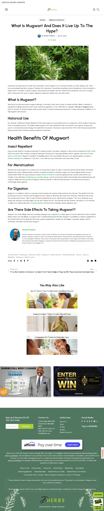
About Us (63, 422)
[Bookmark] (95, 261)
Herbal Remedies (69, 255)
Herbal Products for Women (76, 472)
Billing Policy (69, 468)
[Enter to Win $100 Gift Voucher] (79, 381)
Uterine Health (14, 255)
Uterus (79, 255)
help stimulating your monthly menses (35, 177)
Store (61, 424)
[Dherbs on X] (84, 421)
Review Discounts (66, 432)
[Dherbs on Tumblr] (89, 421)
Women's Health (35, 255)
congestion (55, 214)
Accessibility (80, 468)
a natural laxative (37, 203)
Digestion (46, 255)
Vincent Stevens (49, 36)
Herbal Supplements (25, 472)
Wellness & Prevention (56, 20)
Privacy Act (47, 468)
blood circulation (48, 175)
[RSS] (97, 421)
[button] (52, 40)
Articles (42, 20)
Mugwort (20, 257)
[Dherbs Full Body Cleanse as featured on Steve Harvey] (25, 381)
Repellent (12, 257)
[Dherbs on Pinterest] (91, 421)
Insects (86, 255)
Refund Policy (58, 468)
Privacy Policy (36, 468)
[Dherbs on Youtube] (94, 421)
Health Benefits (56, 255)
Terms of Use (24, 468)
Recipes (62, 430)
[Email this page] (92, 261)
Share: (10, 261)
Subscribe (26, 426)
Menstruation (30, 257)
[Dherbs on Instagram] (87, 421)
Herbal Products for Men (56, 472)
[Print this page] (88, 261)
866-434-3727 (49, 421)
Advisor (98, 495)
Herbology (24, 255)
